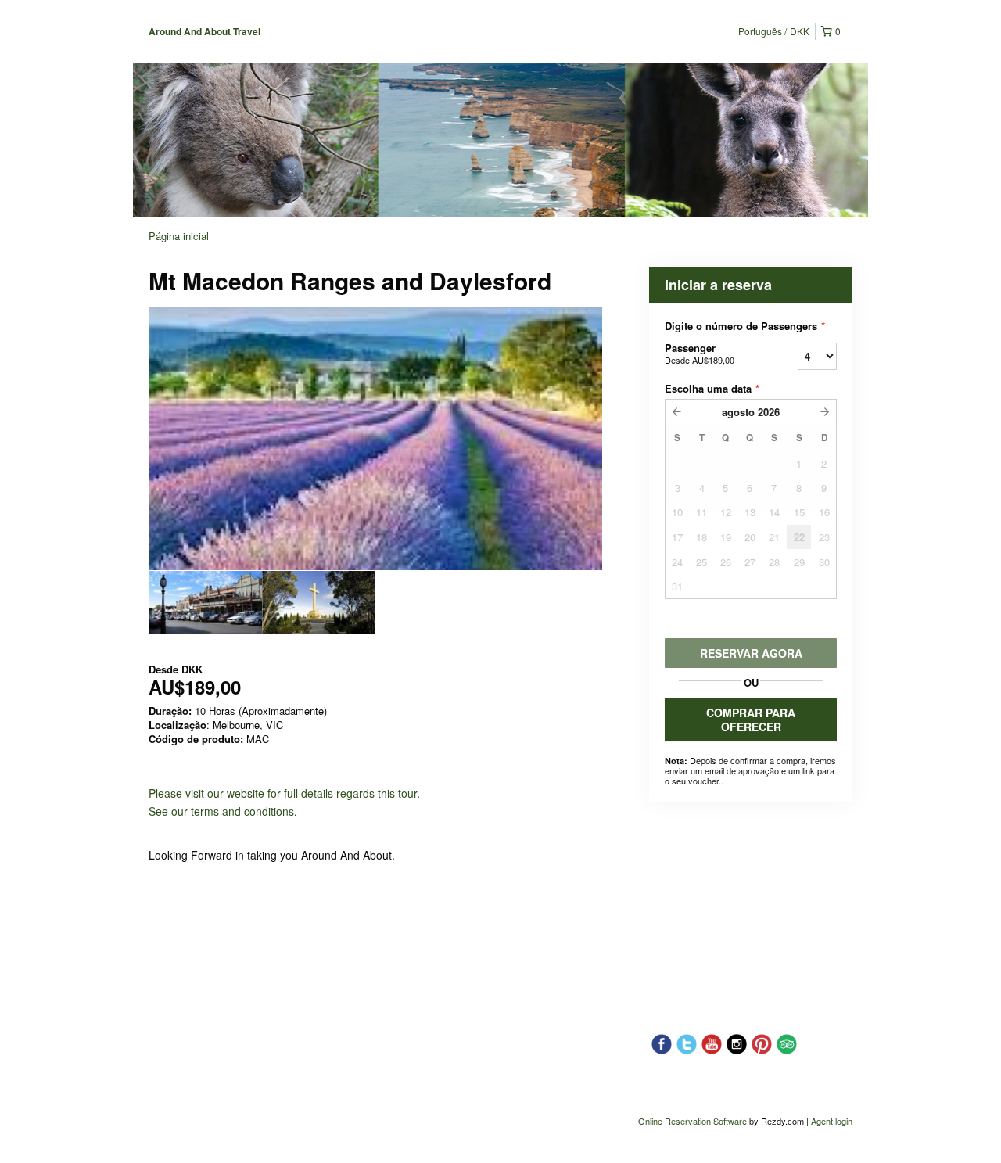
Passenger (699, 353)
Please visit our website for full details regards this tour (283, 793)
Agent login (831, 1121)
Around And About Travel (204, 31)
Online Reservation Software (692, 1121)
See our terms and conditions (221, 811)
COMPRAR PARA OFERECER (750, 719)
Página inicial (179, 235)
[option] (205, 602)
